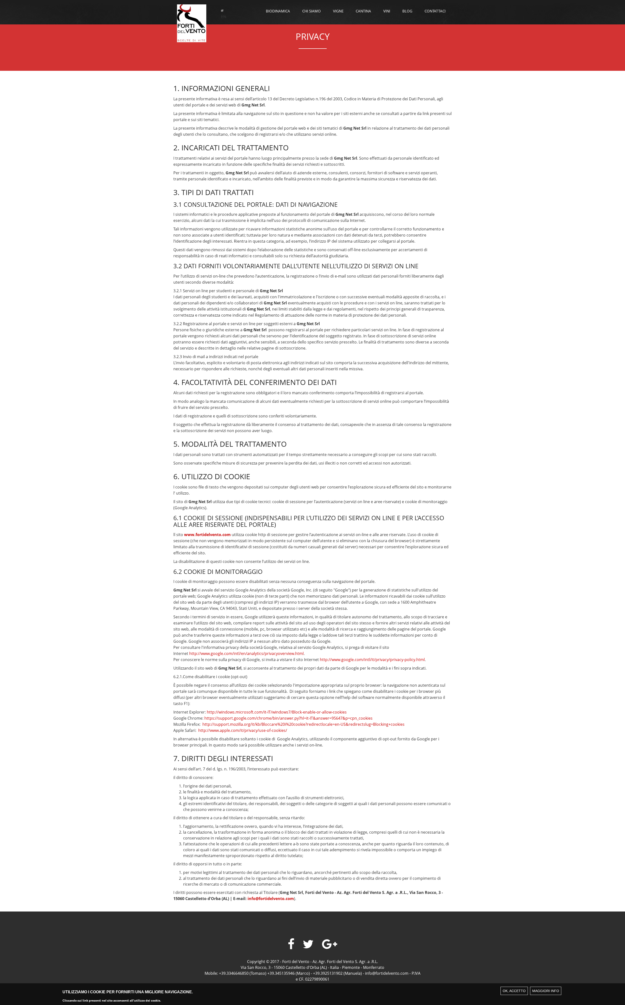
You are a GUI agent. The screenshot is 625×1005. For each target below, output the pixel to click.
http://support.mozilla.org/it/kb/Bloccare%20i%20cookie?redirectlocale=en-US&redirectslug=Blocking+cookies (303, 724)
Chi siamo (311, 11)
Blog (407, 11)
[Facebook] (291, 944)
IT (222, 10)
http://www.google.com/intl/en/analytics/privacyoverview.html (246, 653)
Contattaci (435, 11)
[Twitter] (308, 944)
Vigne (338, 11)
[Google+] (329, 944)
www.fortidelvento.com (207, 534)
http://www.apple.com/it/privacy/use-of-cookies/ (242, 730)
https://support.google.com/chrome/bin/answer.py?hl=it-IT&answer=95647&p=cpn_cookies (288, 718)
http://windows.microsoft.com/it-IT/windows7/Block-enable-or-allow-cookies (277, 712)
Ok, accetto (514, 991)
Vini (386, 11)
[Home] (191, 23)
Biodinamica (278, 11)
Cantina (363, 11)
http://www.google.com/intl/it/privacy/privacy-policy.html (372, 659)
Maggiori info (545, 991)
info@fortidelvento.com (271, 898)
